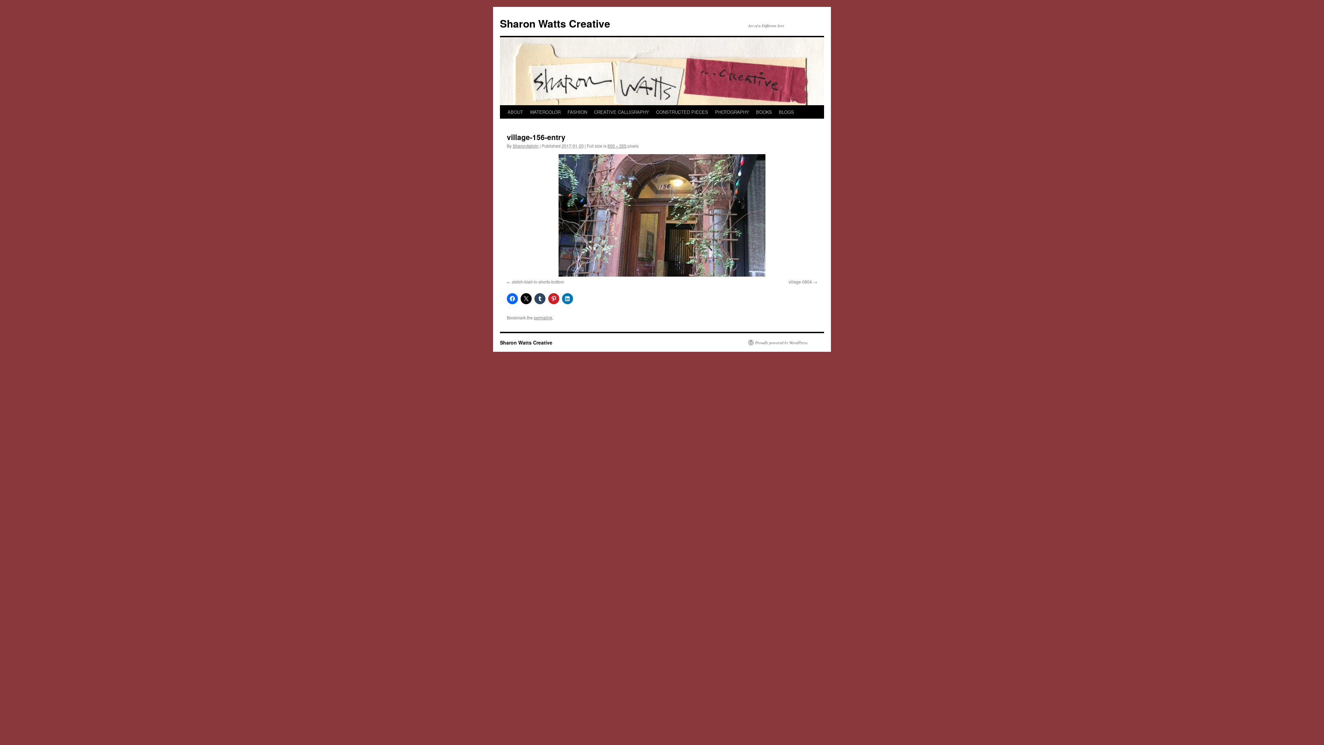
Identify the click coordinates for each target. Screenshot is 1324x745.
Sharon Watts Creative (555, 23)
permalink (543, 317)
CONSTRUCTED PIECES (682, 112)
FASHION (577, 112)
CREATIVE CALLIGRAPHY (621, 112)
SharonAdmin (526, 146)
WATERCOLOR (545, 112)
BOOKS (764, 112)
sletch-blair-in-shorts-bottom (538, 282)
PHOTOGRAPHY (732, 112)
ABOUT (515, 112)
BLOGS (786, 112)
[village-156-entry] (662, 215)
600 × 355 (617, 146)
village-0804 (800, 282)
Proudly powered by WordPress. (782, 342)
